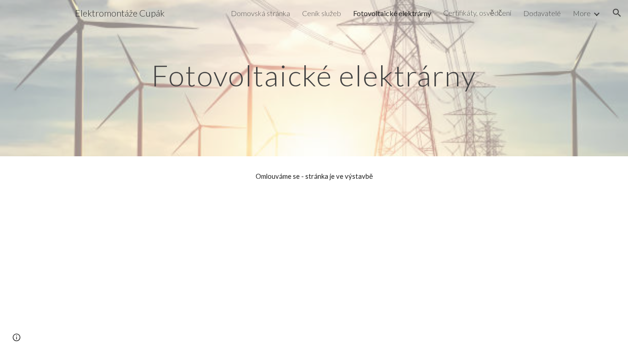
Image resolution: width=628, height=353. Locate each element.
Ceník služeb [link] (321, 13)
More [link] (582, 13)
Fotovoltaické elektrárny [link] (392, 13)
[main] (314, 71)
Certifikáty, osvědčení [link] (477, 12)
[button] (617, 13)
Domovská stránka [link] (260, 13)
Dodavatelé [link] (542, 13)
